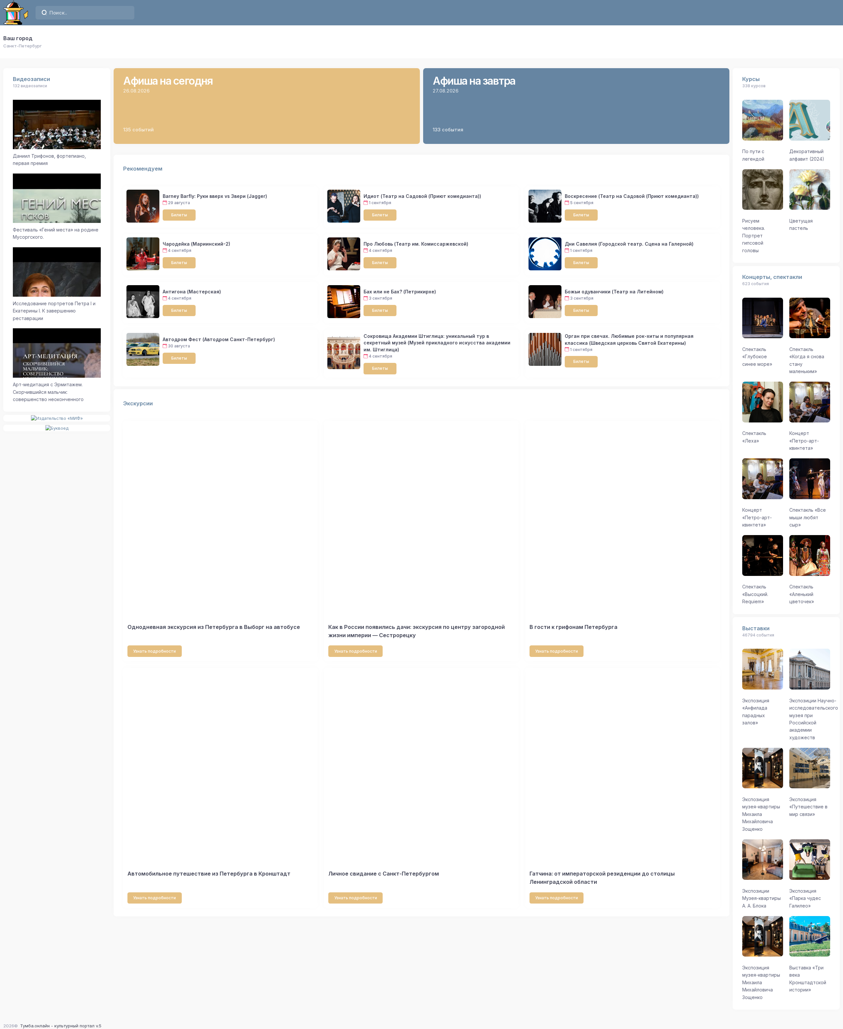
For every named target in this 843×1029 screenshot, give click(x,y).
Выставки (756, 628)
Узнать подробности (154, 651)
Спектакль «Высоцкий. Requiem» (755, 594)
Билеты (179, 214)
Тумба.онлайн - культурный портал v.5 (60, 1025)
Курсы (751, 79)
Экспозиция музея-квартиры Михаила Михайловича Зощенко (761, 814)
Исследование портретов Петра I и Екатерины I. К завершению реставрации (54, 311)
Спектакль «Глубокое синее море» (757, 356)
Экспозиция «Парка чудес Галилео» (805, 898)
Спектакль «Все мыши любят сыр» (807, 517)
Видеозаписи (31, 79)
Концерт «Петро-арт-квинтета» (804, 440)
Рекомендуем (142, 168)
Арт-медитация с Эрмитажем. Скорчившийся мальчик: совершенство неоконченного (48, 392)
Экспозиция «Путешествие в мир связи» (808, 807)
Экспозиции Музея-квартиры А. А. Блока (761, 898)
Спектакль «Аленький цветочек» (801, 594)
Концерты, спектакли (772, 277)
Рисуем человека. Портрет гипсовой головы (753, 235)
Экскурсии (138, 403)
